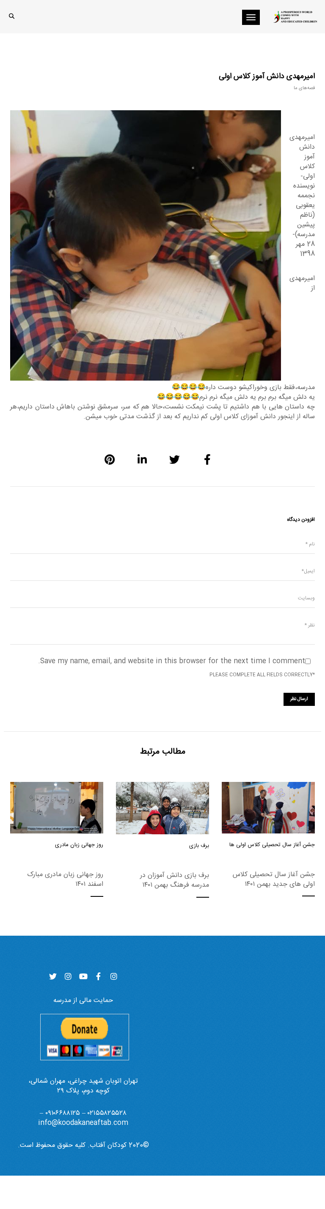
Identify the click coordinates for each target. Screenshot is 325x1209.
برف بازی (199, 846)
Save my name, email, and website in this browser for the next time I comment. (171, 661)
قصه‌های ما (304, 88)
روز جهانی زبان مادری (79, 845)
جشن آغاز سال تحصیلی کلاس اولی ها (272, 845)
